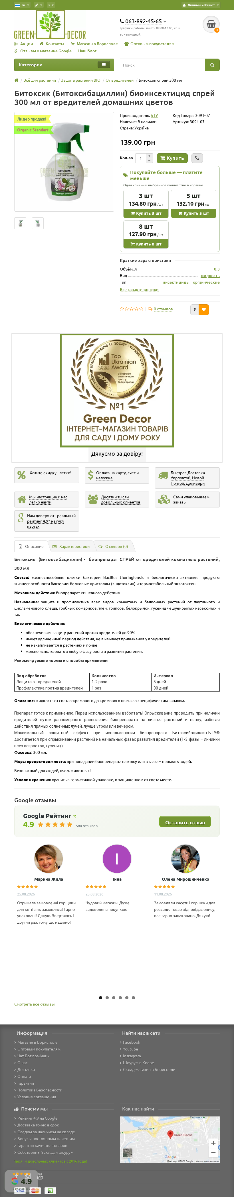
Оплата (24, 1076)
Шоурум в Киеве (138, 1062)
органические (206, 282)
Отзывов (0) (116, 546)
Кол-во (126, 157)
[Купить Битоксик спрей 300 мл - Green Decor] (20, 223)
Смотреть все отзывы (34, 1003)
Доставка (26, 1069)
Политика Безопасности (39, 1089)
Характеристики (74, 546)
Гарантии (25, 1082)
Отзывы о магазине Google (46, 50)
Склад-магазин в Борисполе (149, 1069)
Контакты (55, 43)
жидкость (210, 275)
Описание (34, 546)
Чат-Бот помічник (33, 1055)
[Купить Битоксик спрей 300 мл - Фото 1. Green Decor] (38, 223)
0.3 (217, 269)
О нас (22, 1062)
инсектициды (176, 282)
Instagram (132, 1055)
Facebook (131, 1042)
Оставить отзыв (185, 822)
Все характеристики (139, 289)
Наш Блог (87, 50)
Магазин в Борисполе (97, 43)
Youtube (130, 1048)
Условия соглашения (36, 1096)
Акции (26, 43)
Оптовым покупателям (152, 43)
